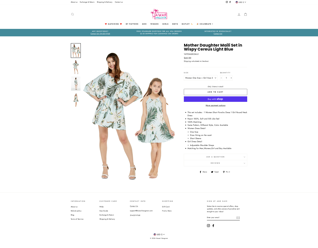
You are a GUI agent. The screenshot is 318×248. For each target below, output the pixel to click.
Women (154, 24)
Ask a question (215, 157)
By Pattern (132, 24)
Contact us (119, 2)
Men (144, 24)
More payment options (215, 105)
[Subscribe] (238, 217)
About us (74, 2)
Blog (72, 215)
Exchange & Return (87, 2)
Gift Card (165, 206)
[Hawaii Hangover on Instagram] (208, 225)
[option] (100, 32)
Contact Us (134, 206)
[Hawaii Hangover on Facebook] (213, 225)
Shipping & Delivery (104, 2)
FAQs (101, 206)
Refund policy (76, 211)
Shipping (187, 61)
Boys (175, 24)
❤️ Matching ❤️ (113, 24)
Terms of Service (77, 219)
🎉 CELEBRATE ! (205, 24)
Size (186, 73)
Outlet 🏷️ (187, 24)
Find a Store (166, 211)
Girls (165, 24)
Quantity (225, 73)
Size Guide (103, 211)
